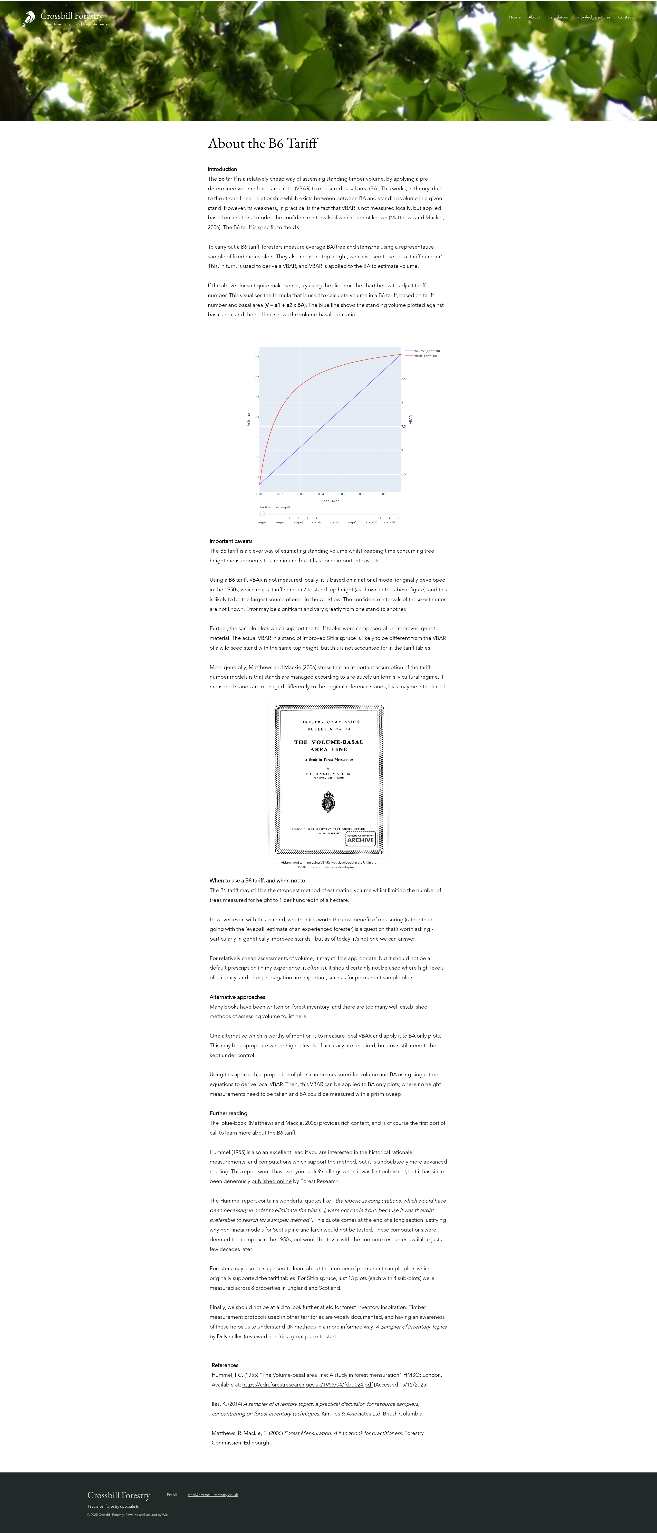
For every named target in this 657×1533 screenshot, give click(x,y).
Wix (165, 1515)
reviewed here (262, 1336)
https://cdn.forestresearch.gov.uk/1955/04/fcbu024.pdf (307, 1384)
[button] (558, 17)
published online (272, 1181)
